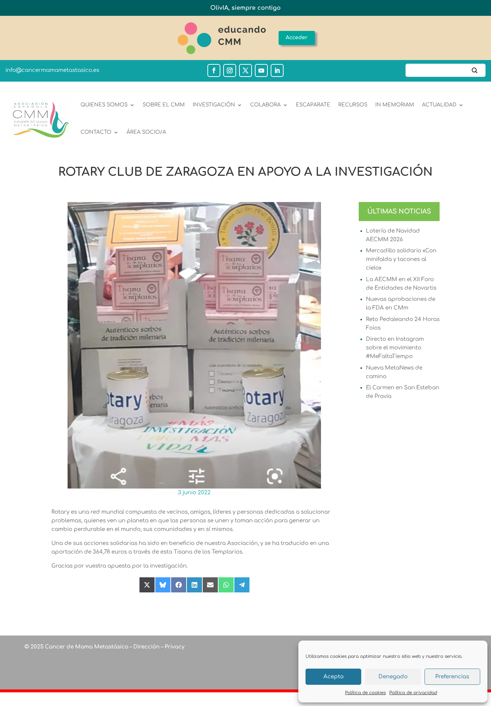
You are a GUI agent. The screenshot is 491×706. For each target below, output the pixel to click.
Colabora (265, 104)
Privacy (173, 647)
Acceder (297, 37)
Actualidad (439, 104)
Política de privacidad (413, 692)
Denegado (393, 677)
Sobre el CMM (164, 104)
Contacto (96, 132)
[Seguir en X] (245, 70)
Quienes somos (104, 104)
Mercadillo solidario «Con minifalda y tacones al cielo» (401, 259)
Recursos (352, 104)
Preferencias (452, 677)
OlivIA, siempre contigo (245, 8)
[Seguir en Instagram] (229, 70)
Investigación (214, 104)
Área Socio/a (146, 132)
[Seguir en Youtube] (261, 70)
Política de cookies (365, 692)
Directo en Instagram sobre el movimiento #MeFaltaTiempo (395, 347)
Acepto (333, 677)
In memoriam (394, 104)
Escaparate (313, 104)
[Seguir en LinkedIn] (277, 70)
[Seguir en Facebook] (213, 70)
